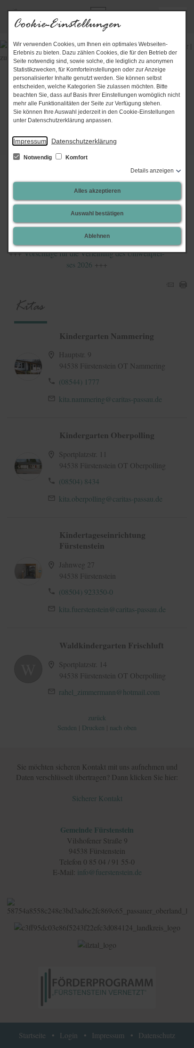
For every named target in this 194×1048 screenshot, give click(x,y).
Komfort (76, 157)
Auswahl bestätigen (97, 213)
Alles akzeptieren (97, 191)
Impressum (30, 141)
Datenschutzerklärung (84, 141)
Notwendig (37, 157)
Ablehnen (97, 236)
